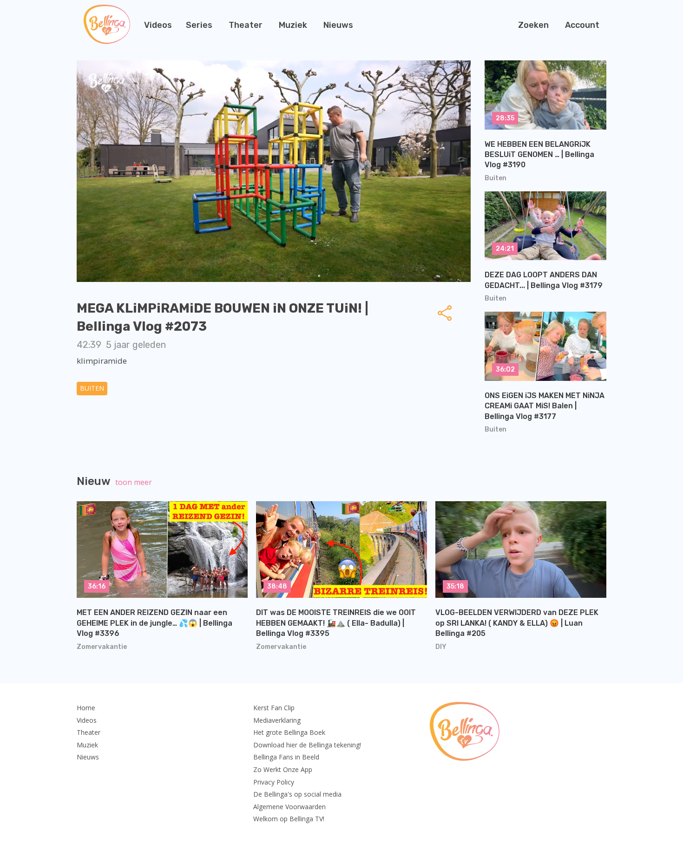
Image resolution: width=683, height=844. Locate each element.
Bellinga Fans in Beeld (286, 756)
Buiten (92, 388)
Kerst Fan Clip (274, 707)
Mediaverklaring (277, 720)
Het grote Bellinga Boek (289, 732)
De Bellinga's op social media (297, 794)
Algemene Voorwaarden (289, 806)
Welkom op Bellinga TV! (288, 818)
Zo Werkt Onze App (282, 769)
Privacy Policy (273, 782)
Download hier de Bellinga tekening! (307, 744)
